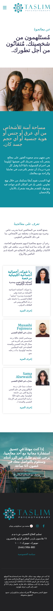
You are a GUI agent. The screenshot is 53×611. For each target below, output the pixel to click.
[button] (26, 310)
